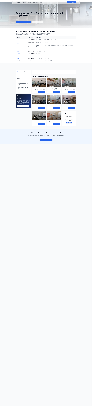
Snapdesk (18, 51)
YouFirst (18, 53)
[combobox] (69, 72)
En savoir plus (35, 2)
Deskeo (18, 46)
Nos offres (24, 2)
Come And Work (19, 39)
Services (29, 2)
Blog (41, 2)
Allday (18, 58)
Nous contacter (22, 90)
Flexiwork (18, 2)
